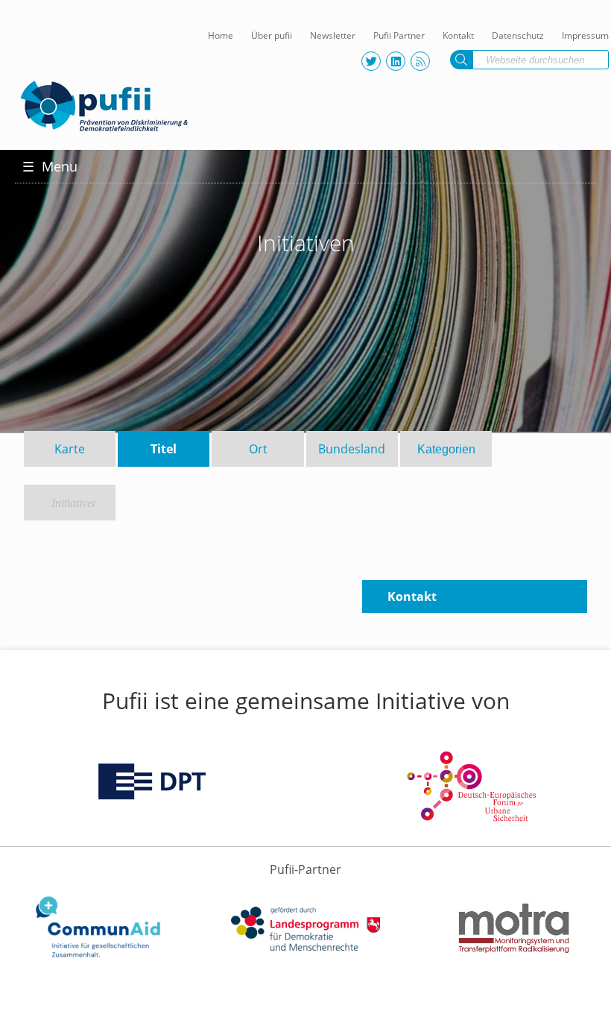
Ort (258, 449)
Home (220, 35)
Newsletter (332, 35)
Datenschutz (518, 35)
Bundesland (351, 449)
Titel (164, 449)
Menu (49, 166)
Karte (69, 449)
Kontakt (458, 35)
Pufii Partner (399, 35)
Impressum (585, 35)
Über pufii (271, 35)
